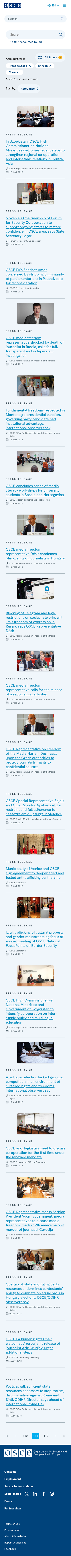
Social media (12, 1494)
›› (64, 1436)
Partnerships (12, 1508)
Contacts (10, 1472)
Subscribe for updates (19, 1486)
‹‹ (7, 1436)
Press (8, 1501)
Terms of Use (12, 1523)
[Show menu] (64, 5)
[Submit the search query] (60, 34)
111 (35, 1436)
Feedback (10, 1548)
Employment (12, 1479)
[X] (26, 1494)
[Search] (62, 18)
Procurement (12, 1530)
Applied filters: (15, 59)
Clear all (14, 72)
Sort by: (11, 88)
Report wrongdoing (15, 1542)
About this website (15, 1536)
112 (46, 1436)
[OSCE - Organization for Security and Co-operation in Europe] (12, 5)
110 (25, 1436)
